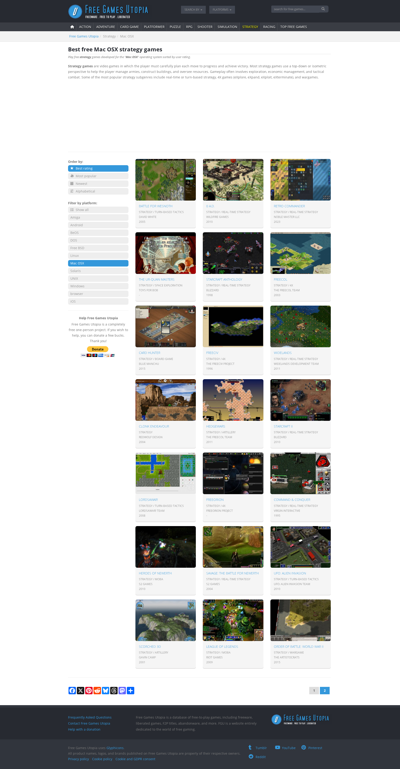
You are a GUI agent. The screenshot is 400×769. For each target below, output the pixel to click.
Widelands (283, 352)
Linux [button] (74, 255)
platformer (154, 27)
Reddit (261, 757)
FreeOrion (215, 499)
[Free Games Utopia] (121, 12)
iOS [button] (73, 301)
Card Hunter (149, 352)
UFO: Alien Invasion (290, 573)
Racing (269, 27)
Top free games (293, 27)
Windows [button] (77, 286)
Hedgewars (215, 426)
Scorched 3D (150, 646)
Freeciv (212, 352)
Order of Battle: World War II (299, 646)
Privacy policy (78, 759)
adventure (105, 27)
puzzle (175, 27)
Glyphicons (115, 748)
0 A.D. (210, 206)
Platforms (221, 10)
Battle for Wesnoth (155, 206)
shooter (204, 27)
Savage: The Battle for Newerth (232, 573)
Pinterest (315, 748)
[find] (323, 9)
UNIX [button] (74, 278)
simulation (227, 27)
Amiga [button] (75, 217)
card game (129, 27)
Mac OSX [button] (77, 263)
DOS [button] (73, 240)
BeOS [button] (74, 232)
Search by (192, 10)
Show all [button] (82, 210)
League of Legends (222, 646)
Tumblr (261, 748)
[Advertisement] (199, 114)
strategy (250, 27)
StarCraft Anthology (224, 279)
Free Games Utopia (84, 36)
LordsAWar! (148, 499)
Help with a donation (84, 729)
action (85, 27)
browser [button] (76, 293)
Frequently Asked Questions (90, 717)
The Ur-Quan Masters (157, 279)
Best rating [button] (84, 168)
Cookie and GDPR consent (135, 759)
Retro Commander (289, 206)
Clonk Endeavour (154, 426)
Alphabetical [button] (85, 191)
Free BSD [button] (77, 248)
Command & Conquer (292, 499)
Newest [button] (81, 183)
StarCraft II (283, 426)
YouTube (289, 748)
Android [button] (76, 225)
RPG (189, 27)
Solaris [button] (75, 271)
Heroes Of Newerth (155, 573)
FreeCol (280, 279)
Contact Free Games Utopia (89, 723)
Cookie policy (102, 759)
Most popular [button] (86, 176)
